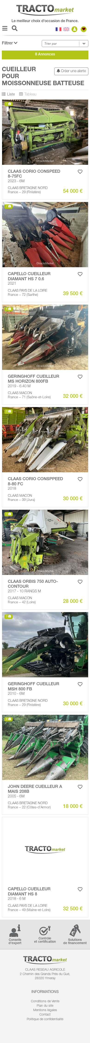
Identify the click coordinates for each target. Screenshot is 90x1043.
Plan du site (45, 1006)
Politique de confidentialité (45, 1019)
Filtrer (8, 43)
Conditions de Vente (45, 1001)
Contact (45, 1014)
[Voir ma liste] (84, 29)
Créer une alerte (73, 71)
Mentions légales (45, 1010)
